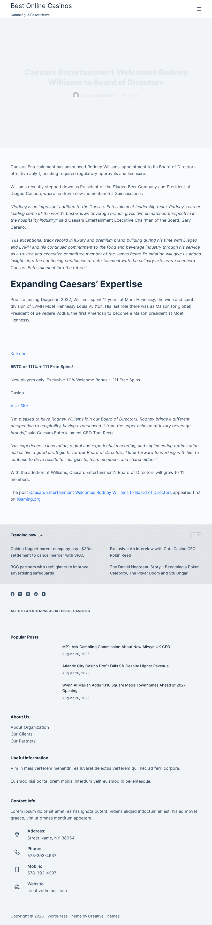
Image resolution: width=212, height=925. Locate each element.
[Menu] (199, 9)
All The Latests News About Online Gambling (50, 611)
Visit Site (19, 405)
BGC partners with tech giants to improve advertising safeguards (49, 570)
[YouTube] (44, 594)
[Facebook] (12, 594)
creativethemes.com (47, 890)
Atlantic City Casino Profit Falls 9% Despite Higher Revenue (115, 666)
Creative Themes (104, 916)
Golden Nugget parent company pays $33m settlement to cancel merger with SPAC (52, 552)
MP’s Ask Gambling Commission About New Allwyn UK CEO (116, 646)
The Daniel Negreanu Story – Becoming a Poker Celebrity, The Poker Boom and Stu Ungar (154, 570)
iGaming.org (29, 499)
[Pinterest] (36, 594)
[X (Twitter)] (20, 594)
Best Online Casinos (41, 6)
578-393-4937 (41, 855)
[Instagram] (28, 594)
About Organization (30, 727)
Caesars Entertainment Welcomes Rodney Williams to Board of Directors (100, 492)
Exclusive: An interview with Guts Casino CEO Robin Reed (153, 552)
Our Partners (23, 741)
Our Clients (21, 734)
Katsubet (19, 353)
